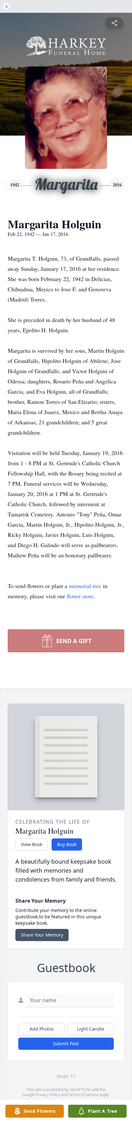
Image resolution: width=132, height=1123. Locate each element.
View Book (31, 844)
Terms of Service (83, 1094)
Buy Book (67, 844)
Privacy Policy (48, 1094)
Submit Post (66, 1044)
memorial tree (85, 586)
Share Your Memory (42, 935)
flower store (80, 596)
